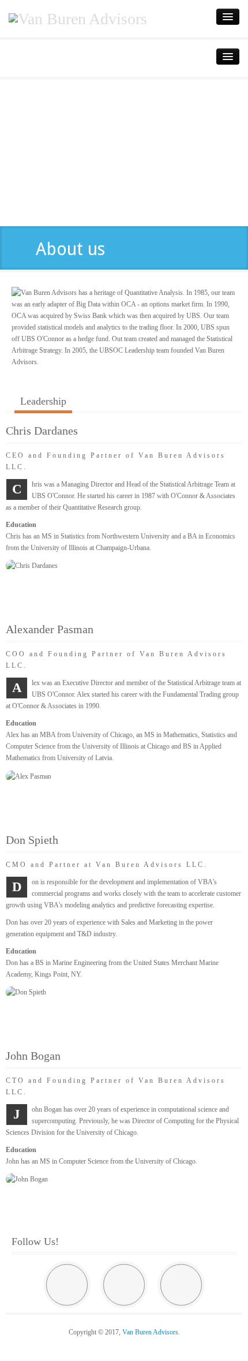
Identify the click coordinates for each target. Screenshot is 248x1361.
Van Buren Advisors (150, 1332)
